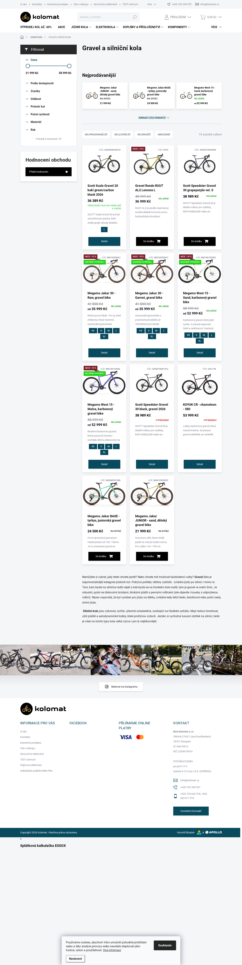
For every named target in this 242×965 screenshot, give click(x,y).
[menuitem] (37, 27)
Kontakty (37, 4)
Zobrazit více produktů (152, 117)
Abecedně (164, 134)
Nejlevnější (122, 134)
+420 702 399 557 (190, 787)
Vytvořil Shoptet (186, 832)
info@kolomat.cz (189, 780)
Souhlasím (165, 945)
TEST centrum (130, 4)
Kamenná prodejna (57, 4)
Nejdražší (144, 134)
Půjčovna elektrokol (31, 765)
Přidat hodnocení (38, 171)
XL (104, 336)
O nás (23, 4)
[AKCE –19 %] (152, 165)
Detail (104, 241)
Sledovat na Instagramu (124, 686)
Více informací (112, 950)
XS (93, 330)
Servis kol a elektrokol (105, 4)
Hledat (134, 17)
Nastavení (75, 958)
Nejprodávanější (96, 134)
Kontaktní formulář (191, 811)
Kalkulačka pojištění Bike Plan (36, 770)
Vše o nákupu (81, 4)
